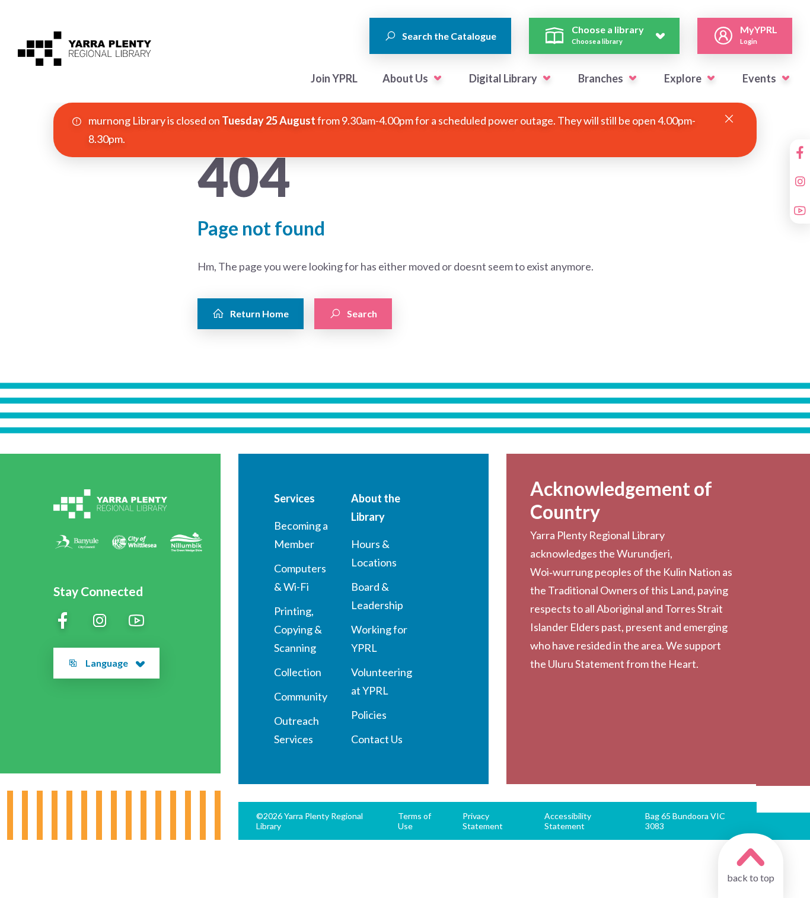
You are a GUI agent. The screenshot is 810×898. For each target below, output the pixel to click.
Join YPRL (334, 78)
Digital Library (503, 78)
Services (294, 498)
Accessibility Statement (567, 821)
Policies (369, 714)
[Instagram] (800, 181)
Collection (297, 672)
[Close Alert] (729, 119)
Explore (682, 78)
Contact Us (377, 739)
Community (300, 696)
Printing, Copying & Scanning (298, 629)
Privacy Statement (483, 821)
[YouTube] (800, 210)
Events (759, 78)
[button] (437, 78)
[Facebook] (800, 152)
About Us (405, 78)
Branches (600, 78)
